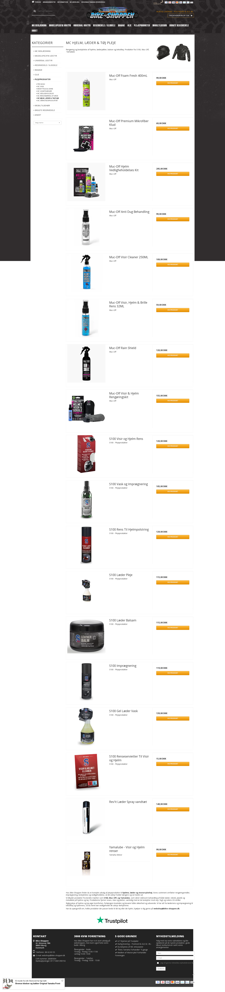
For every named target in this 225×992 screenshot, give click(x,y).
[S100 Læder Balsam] (86, 637)
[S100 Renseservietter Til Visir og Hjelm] (86, 773)
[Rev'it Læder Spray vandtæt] (86, 818)
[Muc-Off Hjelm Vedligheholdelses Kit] (86, 183)
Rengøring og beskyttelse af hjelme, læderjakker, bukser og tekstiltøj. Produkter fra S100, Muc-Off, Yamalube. (107, 50)
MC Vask (40, 86)
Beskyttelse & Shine (45, 89)
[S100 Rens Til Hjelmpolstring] (86, 546)
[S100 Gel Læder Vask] (86, 727)
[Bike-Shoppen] (112, 13)
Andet (37, 115)
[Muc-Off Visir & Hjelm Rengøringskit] (86, 410)
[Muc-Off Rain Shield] (86, 364)
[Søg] (43, 11)
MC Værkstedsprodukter (47, 100)
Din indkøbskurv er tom (179, 15)
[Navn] (175, 953)
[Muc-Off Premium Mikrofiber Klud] (86, 137)
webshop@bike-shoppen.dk (53, 955)
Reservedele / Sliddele (45, 65)
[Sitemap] (194, 974)
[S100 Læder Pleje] (86, 591)
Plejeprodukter (42, 79)
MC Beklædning (42, 51)
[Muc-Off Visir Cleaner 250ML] (86, 274)
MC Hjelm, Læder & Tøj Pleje (48, 98)
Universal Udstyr (43, 60)
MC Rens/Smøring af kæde (47, 96)
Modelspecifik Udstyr (45, 56)
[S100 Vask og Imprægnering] (86, 500)
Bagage (38, 70)
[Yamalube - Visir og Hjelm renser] (86, 864)
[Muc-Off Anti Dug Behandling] (86, 228)
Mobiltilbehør (42, 105)
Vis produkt (172, 83)
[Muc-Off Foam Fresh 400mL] (86, 92)
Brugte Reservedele (44, 110)
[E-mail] (175, 958)
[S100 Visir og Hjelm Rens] (86, 455)
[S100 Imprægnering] (86, 682)
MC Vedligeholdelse (45, 93)
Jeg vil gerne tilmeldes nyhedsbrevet (176, 962)
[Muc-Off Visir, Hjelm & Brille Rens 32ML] (86, 319)
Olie (36, 74)
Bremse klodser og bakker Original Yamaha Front (37, 983)
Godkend (161, 969)
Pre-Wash (41, 84)
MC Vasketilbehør (44, 91)
